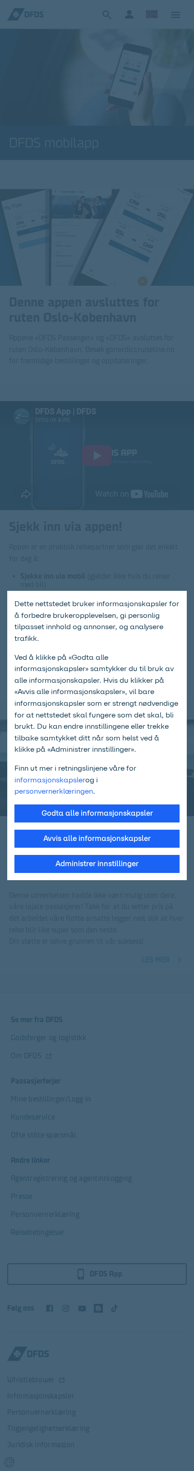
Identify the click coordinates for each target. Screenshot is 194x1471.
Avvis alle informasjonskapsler (97, 838)
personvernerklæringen (53, 791)
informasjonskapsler (49, 780)
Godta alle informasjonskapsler (97, 813)
